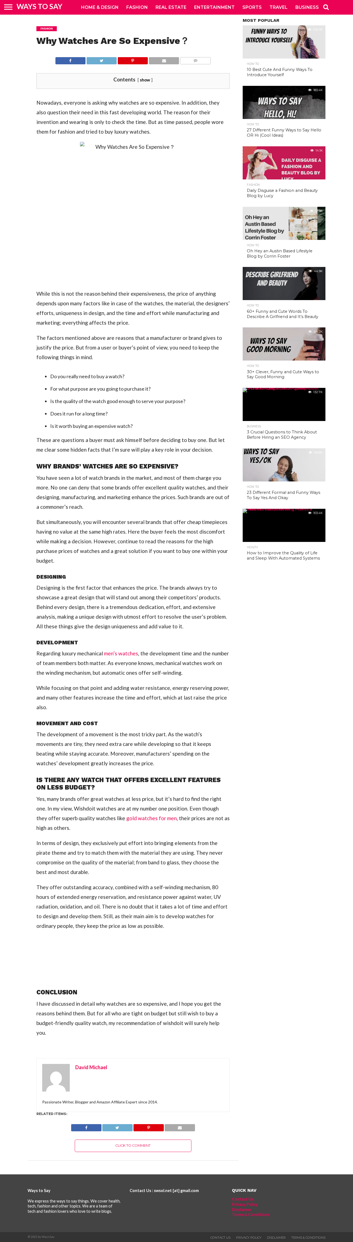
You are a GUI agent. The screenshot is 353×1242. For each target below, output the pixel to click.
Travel (278, 7)
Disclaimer (242, 1209)
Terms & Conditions (250, 1214)
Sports (252, 7)
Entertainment (214, 7)
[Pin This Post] (132, 59)
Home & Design (100, 7)
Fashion (137, 7)
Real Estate (171, 7)
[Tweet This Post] (101, 59)
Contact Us (242, 1199)
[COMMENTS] (195, 59)
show (145, 79)
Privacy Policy (245, 1204)
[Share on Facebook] (70, 59)
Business (307, 7)
